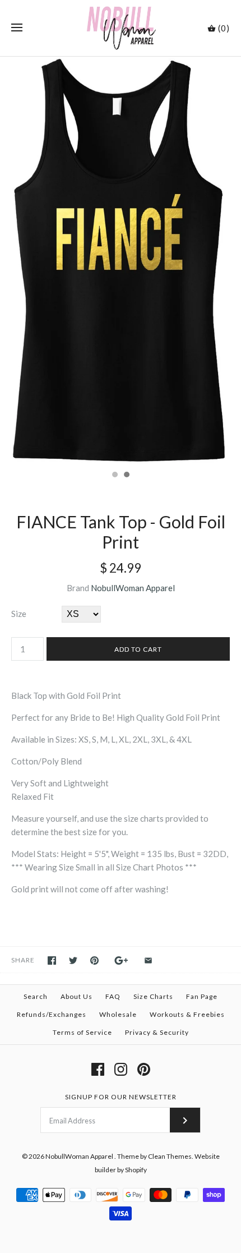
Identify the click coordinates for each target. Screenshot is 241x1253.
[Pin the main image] (94, 960)
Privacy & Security (157, 1032)
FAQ (113, 996)
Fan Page (201, 996)
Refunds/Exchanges (51, 1014)
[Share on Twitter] (73, 960)
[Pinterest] (143, 1069)
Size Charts (153, 996)
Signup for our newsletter (121, 1097)
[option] (120, 260)
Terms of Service (82, 1032)
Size (18, 614)
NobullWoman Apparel (133, 588)
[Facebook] (97, 1069)
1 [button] (114, 475)
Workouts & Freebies (187, 1014)
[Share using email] (148, 960)
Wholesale (118, 1014)
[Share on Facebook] (52, 960)
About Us (76, 996)
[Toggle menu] (17, 28)
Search (36, 996)
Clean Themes (170, 1156)
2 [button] (126, 475)
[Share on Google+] (121, 960)
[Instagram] (120, 1069)
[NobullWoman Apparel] (121, 28)
